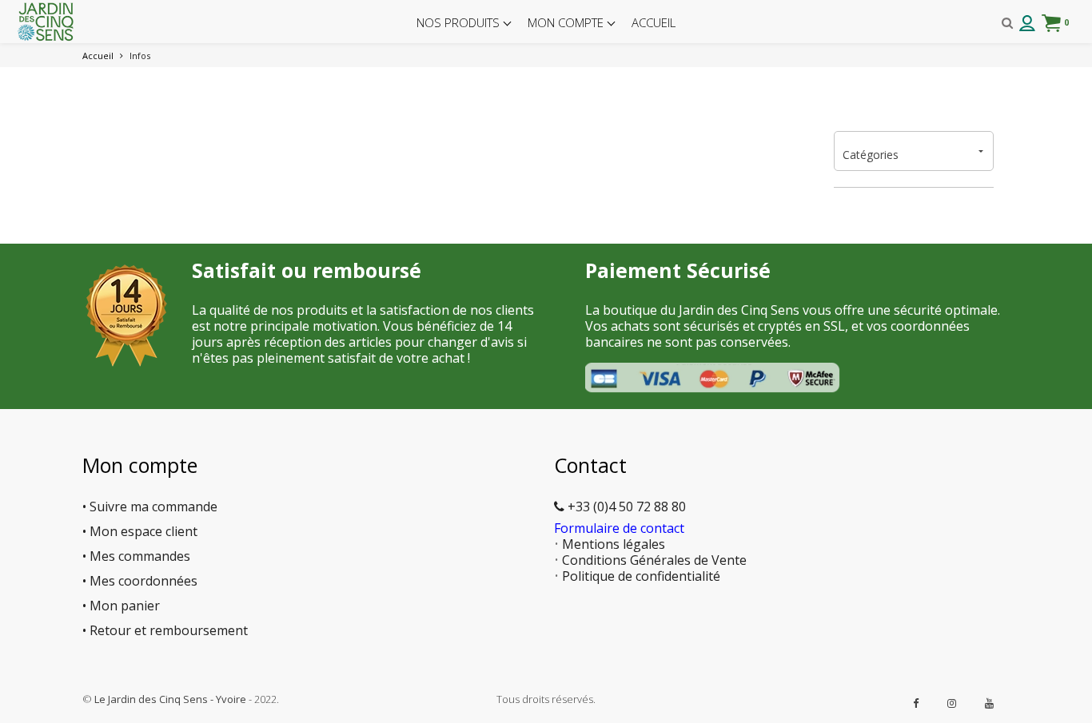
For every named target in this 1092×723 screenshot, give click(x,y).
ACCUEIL (654, 22)
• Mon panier (121, 605)
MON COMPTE (567, 22)
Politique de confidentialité (641, 576)
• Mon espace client (139, 531)
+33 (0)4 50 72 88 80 (625, 506)
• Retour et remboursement (165, 630)
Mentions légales (613, 544)
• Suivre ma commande (149, 506)
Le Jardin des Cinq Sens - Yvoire (170, 699)
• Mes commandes (136, 556)
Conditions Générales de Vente (654, 560)
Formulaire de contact (619, 528)
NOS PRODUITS (459, 22)
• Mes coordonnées (139, 581)
